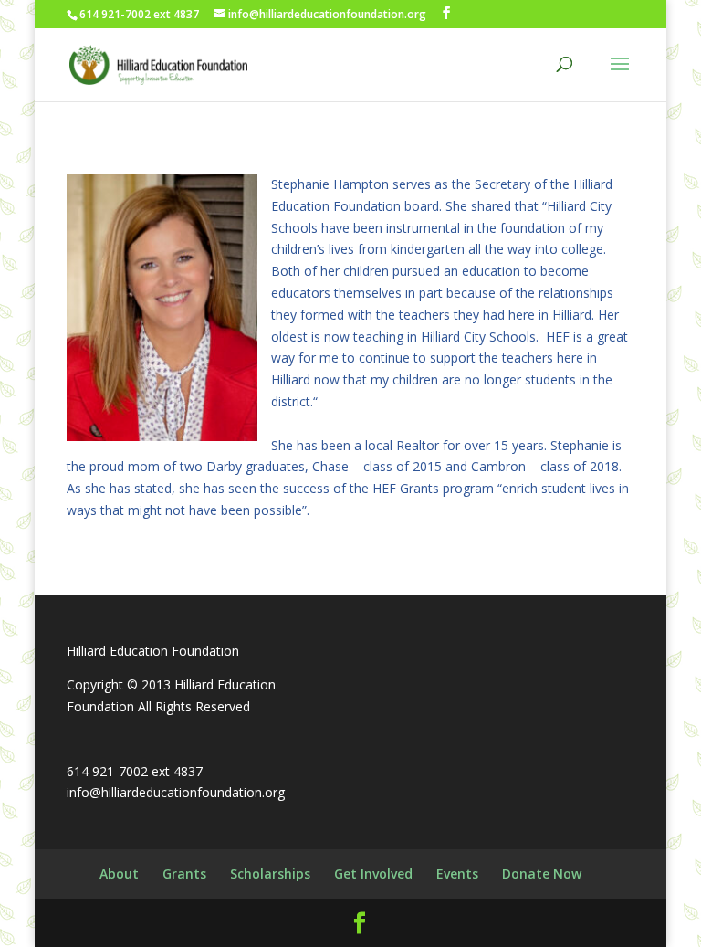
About (119, 873)
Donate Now (541, 873)
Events (457, 873)
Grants (184, 873)
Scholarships (270, 873)
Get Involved (373, 873)
